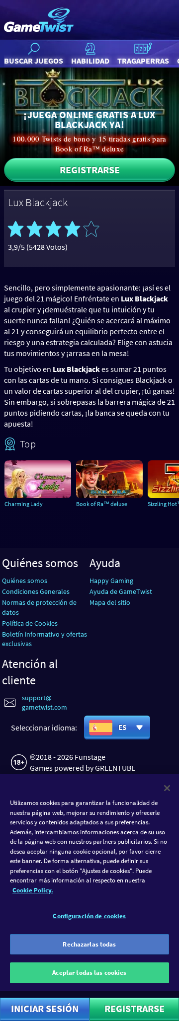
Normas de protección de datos (39, 607)
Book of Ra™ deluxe (101, 504)
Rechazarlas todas (89, 944)
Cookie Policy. (32, 890)
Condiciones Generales (36, 591)
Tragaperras (143, 61)
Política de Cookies (30, 623)
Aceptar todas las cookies (89, 972)
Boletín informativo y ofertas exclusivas (44, 639)
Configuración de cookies (89, 916)
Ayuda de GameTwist (121, 591)
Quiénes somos (24, 580)
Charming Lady (23, 504)
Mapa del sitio (110, 602)
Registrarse (90, 169)
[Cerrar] (167, 788)
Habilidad (90, 61)
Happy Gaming (111, 580)
